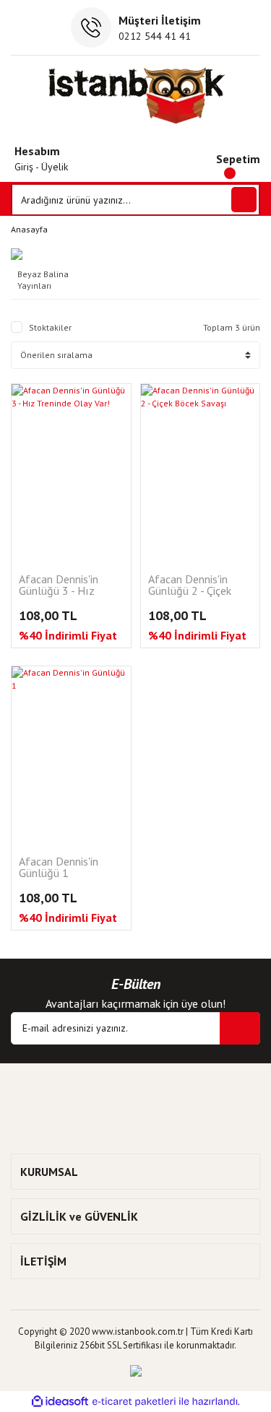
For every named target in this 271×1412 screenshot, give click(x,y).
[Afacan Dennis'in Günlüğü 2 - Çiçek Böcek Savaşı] (200, 473)
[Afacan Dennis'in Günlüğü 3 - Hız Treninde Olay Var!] (71, 473)
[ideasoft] (60, 1401)
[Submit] (240, 1028)
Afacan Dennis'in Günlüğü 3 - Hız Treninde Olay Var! (62, 585)
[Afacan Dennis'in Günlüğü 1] (71, 755)
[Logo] (135, 95)
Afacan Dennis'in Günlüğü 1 (58, 867)
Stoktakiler (50, 327)
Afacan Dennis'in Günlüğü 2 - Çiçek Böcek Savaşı (189, 585)
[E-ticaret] (134, 1401)
